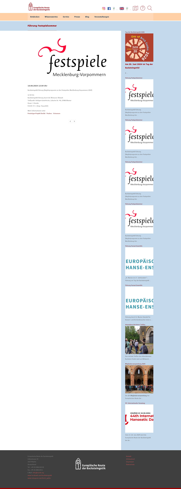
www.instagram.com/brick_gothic (39, 478)
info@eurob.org (38, 473)
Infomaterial (130, 459)
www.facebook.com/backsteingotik (40, 475)
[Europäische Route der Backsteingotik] (39, 10)
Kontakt (128, 456)
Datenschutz (130, 464)
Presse (77, 17)
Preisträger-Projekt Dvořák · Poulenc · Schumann (44, 113)
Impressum (130, 462)
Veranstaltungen (101, 17)
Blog (87, 17)
